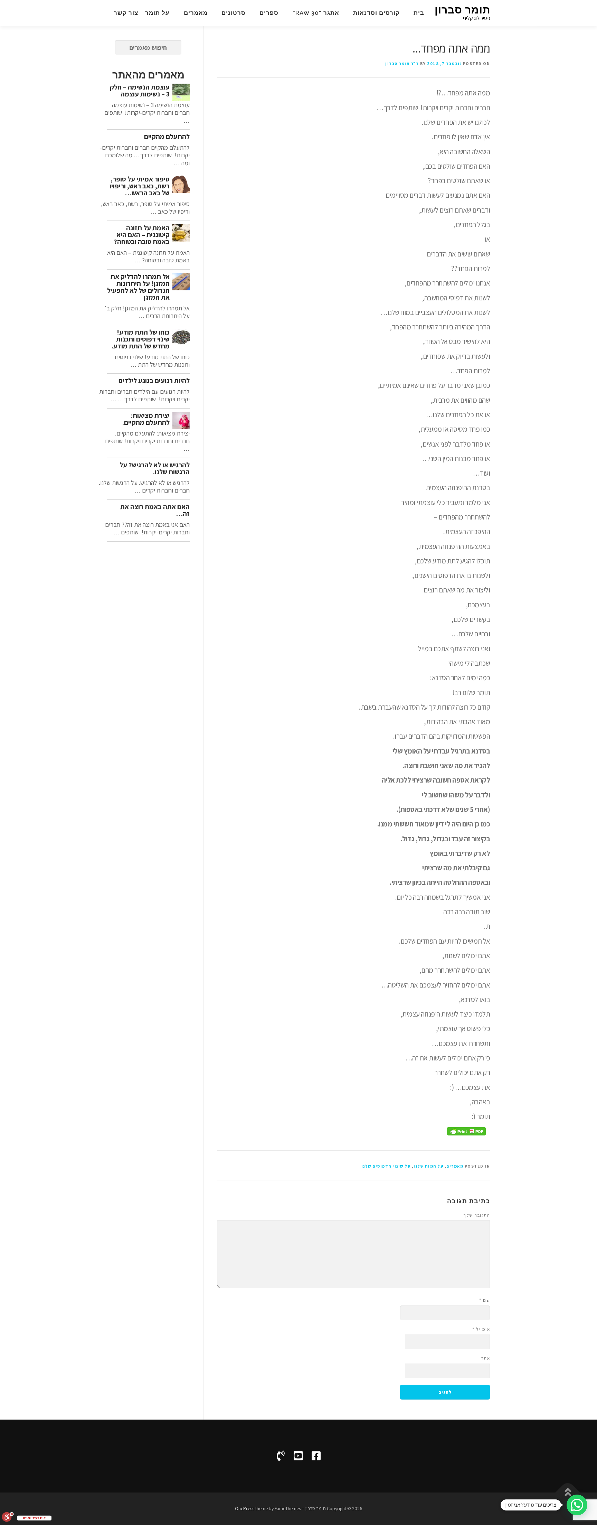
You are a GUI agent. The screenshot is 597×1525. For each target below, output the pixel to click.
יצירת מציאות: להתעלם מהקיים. (146, 419)
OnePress (244, 1508)
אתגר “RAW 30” (316, 12)
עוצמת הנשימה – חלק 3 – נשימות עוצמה (140, 90)
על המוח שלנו (428, 1166)
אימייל (481, 1329)
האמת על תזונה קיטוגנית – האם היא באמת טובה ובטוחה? (142, 234)
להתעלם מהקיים (167, 136)
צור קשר (126, 12)
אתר (485, 1358)
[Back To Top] (568, 1492)
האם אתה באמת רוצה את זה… (155, 510)
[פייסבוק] (316, 1456)
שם (484, 1300)
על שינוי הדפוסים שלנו (386, 1166)
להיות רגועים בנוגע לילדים (154, 380)
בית (419, 12)
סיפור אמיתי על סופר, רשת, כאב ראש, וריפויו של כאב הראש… (140, 186)
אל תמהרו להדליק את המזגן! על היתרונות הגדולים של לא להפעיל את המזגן (138, 287)
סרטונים (233, 12)
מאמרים (196, 12)
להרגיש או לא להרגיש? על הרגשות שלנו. (155, 468)
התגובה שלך (476, 1215)
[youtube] (298, 1456)
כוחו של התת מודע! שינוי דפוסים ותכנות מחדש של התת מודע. (141, 339)
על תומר (157, 12)
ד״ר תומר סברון (402, 63)
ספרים (268, 12)
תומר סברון (463, 10)
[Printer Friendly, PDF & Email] (466, 1130)
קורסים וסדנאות (376, 12)
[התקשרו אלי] (281, 1456)
